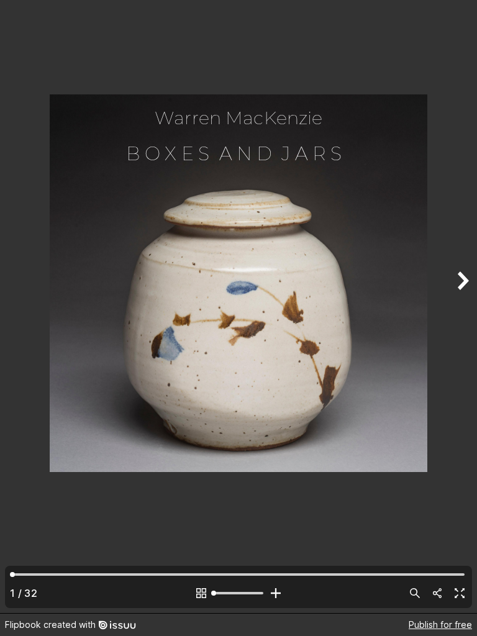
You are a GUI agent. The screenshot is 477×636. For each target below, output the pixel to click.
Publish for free (440, 624)
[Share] (437, 593)
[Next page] (462, 306)
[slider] (238, 593)
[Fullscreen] (460, 593)
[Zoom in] (276, 593)
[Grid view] (201, 593)
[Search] (415, 593)
